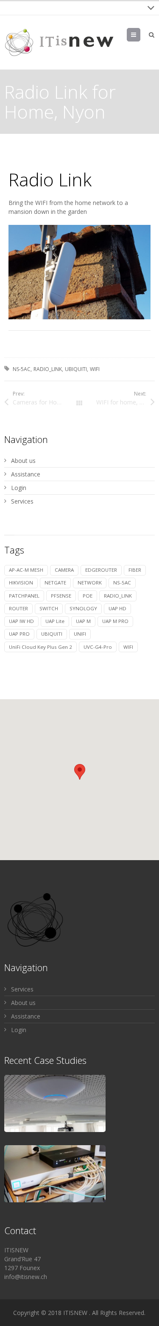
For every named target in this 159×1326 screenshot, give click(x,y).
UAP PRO (19, 634)
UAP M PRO (115, 621)
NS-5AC (22, 369)
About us (23, 461)
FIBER (134, 570)
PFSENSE (61, 595)
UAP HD (117, 608)
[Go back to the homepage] (59, 42)
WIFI (95, 369)
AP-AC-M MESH (26, 570)
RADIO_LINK (47, 369)
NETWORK (90, 582)
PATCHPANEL (24, 595)
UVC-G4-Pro (98, 647)
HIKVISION (21, 582)
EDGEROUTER (101, 570)
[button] (80, 772)
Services (22, 501)
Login (18, 488)
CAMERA (64, 570)
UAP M (83, 621)
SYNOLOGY (83, 608)
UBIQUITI (76, 369)
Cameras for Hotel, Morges (46, 402)
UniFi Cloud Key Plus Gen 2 (40, 647)
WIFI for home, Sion (123, 402)
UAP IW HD (21, 621)
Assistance (25, 474)
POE (87, 595)
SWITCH (48, 608)
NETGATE (55, 582)
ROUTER (18, 608)
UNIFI (80, 634)
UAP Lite (54, 621)
